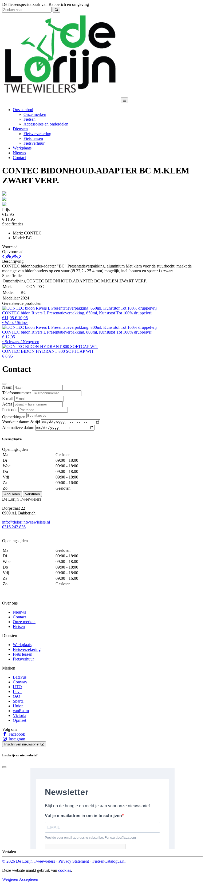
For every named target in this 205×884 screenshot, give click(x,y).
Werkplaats (22, 148)
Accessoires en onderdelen (45, 124)
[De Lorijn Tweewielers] (61, 100)
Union (18, 706)
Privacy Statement (73, 861)
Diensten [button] (20, 129)
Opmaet (19, 720)
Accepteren (28, 879)
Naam (7, 387)
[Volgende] (16, 256)
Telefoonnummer (16, 393)
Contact (19, 157)
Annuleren (12, 494)
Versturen (32, 494)
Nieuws (19, 153)
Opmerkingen (13, 417)
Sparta (18, 701)
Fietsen (29, 119)
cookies (64, 870)
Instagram (16, 739)
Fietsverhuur (34, 143)
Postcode (9, 409)
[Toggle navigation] (124, 100)
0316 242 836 (14, 527)
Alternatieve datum (18, 427)
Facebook (16, 734)
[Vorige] (7, 256)
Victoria (19, 715)
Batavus (19, 677)
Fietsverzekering (37, 133)
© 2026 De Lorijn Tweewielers (28, 861)
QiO (16, 696)
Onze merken (34, 114)
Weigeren (10, 879)
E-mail (7, 398)
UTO (17, 686)
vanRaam (21, 710)
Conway (20, 682)
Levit (17, 691)
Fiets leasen (33, 138)
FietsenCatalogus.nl (108, 861)
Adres (7, 404)
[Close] (4, 383)
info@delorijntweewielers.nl (26, 522)
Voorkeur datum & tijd (21, 422)
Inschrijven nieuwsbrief (22, 744)
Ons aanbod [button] (23, 109)
